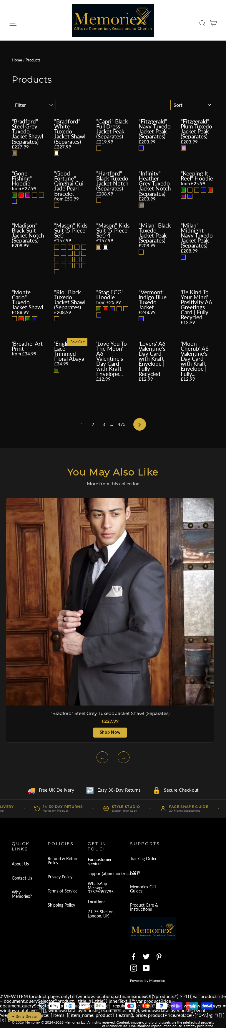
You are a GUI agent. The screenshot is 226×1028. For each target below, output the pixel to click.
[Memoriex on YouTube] (146, 968)
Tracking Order (143, 858)
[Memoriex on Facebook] (133, 956)
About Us (20, 863)
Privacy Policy (60, 876)
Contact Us (22, 877)
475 (122, 424)
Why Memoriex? (22, 894)
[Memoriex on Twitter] (146, 956)
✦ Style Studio (24, 1016)
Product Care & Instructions (144, 907)
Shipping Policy (61, 904)
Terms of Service (62, 890)
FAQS (135, 872)
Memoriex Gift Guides (143, 888)
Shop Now (110, 732)
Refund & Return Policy (63, 860)
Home (17, 60)
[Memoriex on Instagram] (133, 968)
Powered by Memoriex (147, 980)
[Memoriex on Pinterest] (158, 956)
